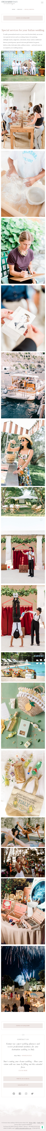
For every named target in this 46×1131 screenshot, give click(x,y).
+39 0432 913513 (26, 1055)
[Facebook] (20, 1094)
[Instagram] (26, 1094)
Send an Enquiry (23, 18)
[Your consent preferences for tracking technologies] (42, 1127)
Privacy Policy (32, 1122)
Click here (23, 1070)
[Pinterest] (14, 1094)
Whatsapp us (23, 1085)
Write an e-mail (23, 1078)
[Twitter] (32, 1094)
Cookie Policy (40, 1122)
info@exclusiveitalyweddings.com (23, 1128)
